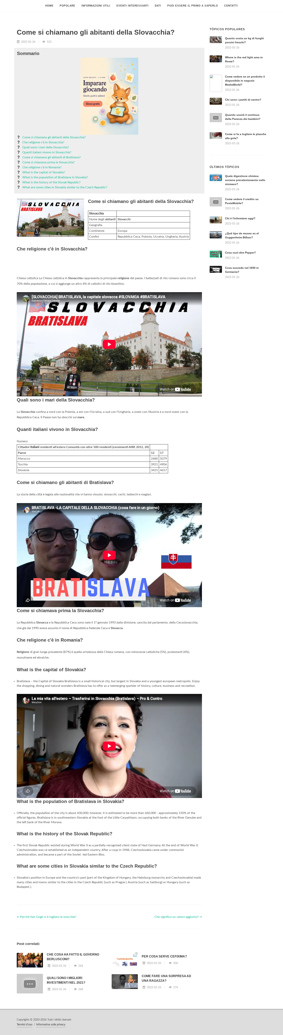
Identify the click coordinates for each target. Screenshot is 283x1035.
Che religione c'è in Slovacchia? (43, 142)
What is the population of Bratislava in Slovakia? (55, 177)
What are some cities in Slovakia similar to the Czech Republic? (64, 187)
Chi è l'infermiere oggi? (240, 266)
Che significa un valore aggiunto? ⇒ (178, 965)
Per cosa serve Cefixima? (164, 1004)
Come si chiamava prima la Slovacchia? (48, 162)
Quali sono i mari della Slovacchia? (45, 147)
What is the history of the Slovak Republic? (51, 182)
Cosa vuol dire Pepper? (240, 300)
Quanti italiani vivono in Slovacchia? (46, 152)
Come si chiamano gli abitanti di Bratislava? (51, 157)
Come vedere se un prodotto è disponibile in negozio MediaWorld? (245, 80)
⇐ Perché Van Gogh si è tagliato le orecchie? (46, 965)
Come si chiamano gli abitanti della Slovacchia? (54, 137)
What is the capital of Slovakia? (43, 172)
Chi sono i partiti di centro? (243, 99)
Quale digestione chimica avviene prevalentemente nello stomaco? (245, 228)
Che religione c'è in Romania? (41, 167)
